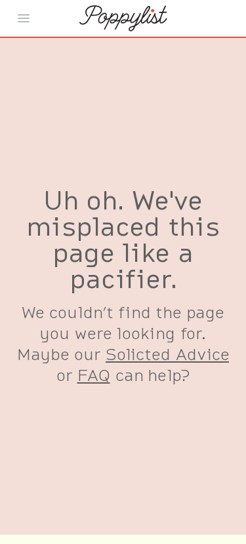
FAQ (93, 374)
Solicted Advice (167, 353)
